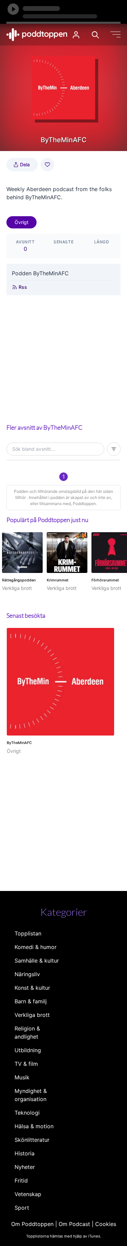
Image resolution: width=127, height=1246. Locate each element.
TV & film (26, 1063)
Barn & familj (31, 1001)
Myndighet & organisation (31, 1094)
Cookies (105, 1224)
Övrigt (21, 222)
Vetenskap (28, 1194)
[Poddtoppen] (36, 34)
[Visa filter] (114, 449)
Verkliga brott (32, 1014)
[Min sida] (76, 35)
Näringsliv (27, 974)
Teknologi (27, 1112)
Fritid (21, 1180)
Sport (22, 1207)
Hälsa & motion (34, 1126)
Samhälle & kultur (37, 960)
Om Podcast (74, 1224)
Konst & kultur (32, 987)
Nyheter (25, 1167)
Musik (22, 1077)
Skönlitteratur (32, 1139)
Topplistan (28, 933)
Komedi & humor (36, 947)
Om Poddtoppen (32, 1224)
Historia (25, 1153)
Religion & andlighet (27, 1032)
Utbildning (28, 1050)
